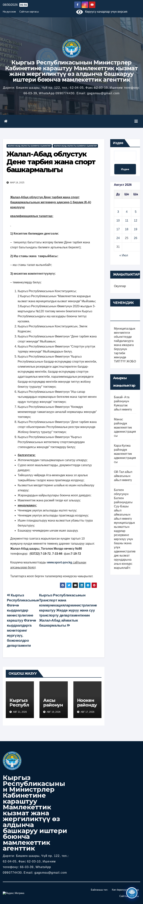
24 (118, 238)
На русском (9, 11)
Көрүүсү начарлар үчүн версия (105, 11)
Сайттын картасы (29, 11)
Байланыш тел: (99, 889)
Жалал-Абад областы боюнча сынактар (29, 146)
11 (126, 220)
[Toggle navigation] (136, 121)
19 (135, 229)
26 (135, 238)
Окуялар (120, 286)
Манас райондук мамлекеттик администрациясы (125, 427)
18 (126, 229)
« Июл (123, 255)
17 (118, 229)
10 (118, 220)
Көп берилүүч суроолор (125, 889)
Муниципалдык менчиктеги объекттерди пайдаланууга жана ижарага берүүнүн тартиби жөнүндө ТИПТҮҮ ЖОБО (125, 345)
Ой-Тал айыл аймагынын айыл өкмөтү (123, 476)
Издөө (118, 143)
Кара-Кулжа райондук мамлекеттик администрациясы (125, 454)
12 (135, 220)
